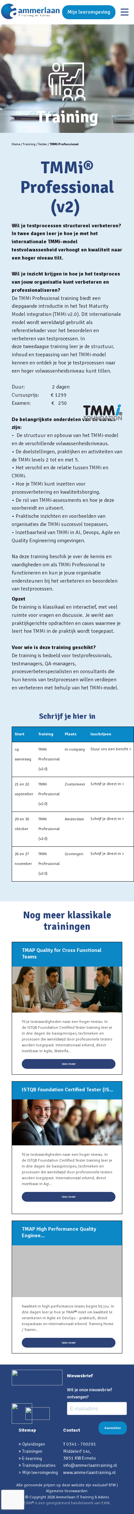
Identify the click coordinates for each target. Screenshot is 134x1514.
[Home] (30, 12)
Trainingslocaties (39, 1465)
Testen (42, 144)
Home (16, 144)
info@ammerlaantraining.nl (90, 1465)
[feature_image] (67, 989)
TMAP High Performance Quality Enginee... (59, 1232)
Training (29, 144)
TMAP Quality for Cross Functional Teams (61, 953)
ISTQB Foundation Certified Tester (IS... (67, 1089)
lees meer (69, 1064)
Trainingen (32, 1451)
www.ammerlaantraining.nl (89, 1472)
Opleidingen (33, 1444)
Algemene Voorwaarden (66, 1491)
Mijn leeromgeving (88, 12)
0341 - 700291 (81, 1444)
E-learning (32, 1458)
